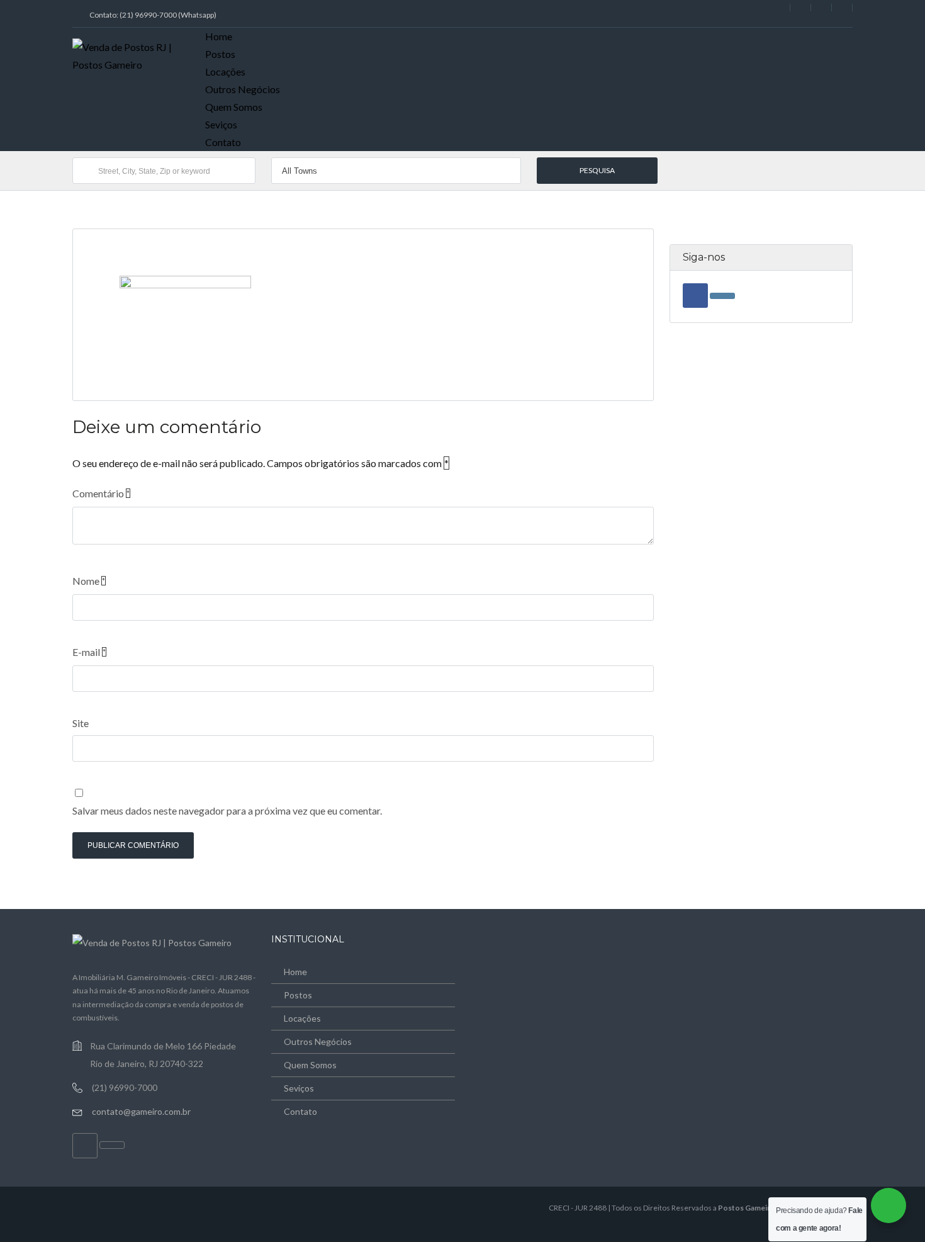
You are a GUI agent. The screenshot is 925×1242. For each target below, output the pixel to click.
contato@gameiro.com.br (141, 1111)
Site (80, 723)
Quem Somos (233, 107)
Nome (88, 581)
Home (218, 36)
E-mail (89, 652)
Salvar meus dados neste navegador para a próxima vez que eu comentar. (227, 810)
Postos (220, 54)
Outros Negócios (242, 89)
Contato (223, 142)
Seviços (221, 124)
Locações (225, 71)
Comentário (101, 493)
